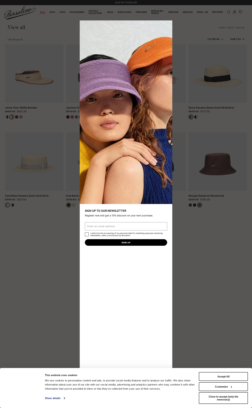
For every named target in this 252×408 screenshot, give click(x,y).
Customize (221, 386)
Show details (53, 398)
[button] (168, 24)
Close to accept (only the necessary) (223, 398)
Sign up (126, 242)
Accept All (223, 376)
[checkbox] (87, 234)
